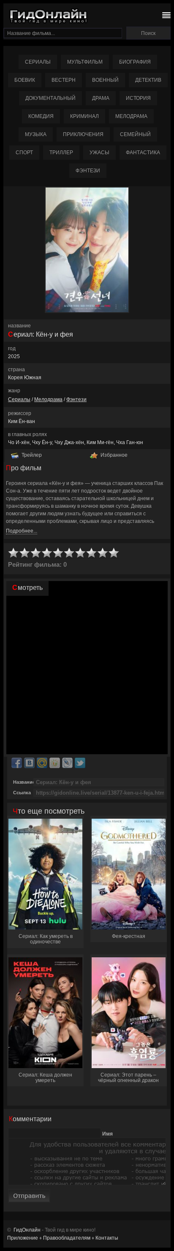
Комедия (41, 116)
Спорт (24, 152)
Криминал (84, 116)
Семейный (135, 134)
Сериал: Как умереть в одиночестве (46, 939)
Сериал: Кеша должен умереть (45, 1077)
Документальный (50, 98)
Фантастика (143, 152)
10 (114, 553)
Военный (105, 80)
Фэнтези (88, 171)
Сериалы (38, 62)
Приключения (83, 134)
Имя (107, 1134)
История (138, 98)
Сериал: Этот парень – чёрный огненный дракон (128, 1077)
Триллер (61, 152)
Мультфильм (85, 62)
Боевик (24, 80)
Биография (135, 62)
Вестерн (64, 80)
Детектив (148, 80)
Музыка (35, 134)
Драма (100, 98)
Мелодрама (131, 116)
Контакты (106, 1238)
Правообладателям (66, 1238)
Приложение (22, 1238)
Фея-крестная (128, 936)
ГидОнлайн (27, 1230)
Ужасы (99, 152)
